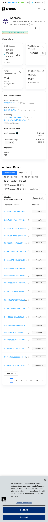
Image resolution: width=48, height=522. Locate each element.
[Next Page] (42, 380)
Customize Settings (24, 503)
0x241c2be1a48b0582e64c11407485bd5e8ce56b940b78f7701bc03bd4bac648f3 (15, 120)
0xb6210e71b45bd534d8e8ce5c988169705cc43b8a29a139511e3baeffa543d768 (10, 110)
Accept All (24, 517)
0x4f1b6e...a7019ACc (13, 117)
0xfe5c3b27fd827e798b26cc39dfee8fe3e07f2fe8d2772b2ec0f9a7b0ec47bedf (10, 103)
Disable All (24, 510)
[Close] (45, 480)
